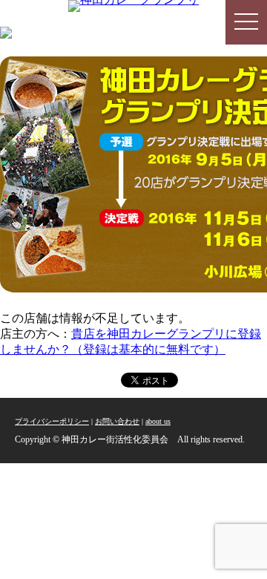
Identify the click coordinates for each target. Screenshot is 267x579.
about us (158, 421)
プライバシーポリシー (52, 421)
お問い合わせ (117, 421)
